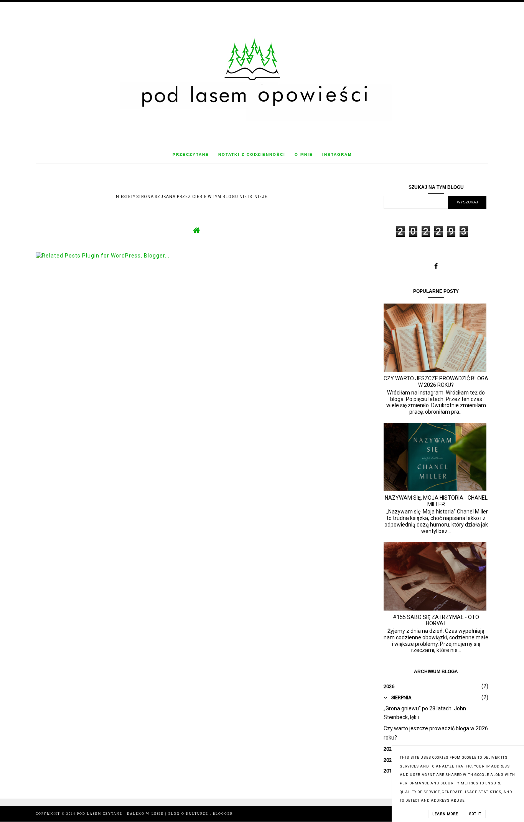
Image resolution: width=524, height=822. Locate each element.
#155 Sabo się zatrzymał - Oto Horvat (436, 620)
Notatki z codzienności (251, 154)
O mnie (304, 154)
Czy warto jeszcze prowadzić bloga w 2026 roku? (436, 381)
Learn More (445, 814)
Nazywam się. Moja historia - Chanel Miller (436, 501)
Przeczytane (191, 154)
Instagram (337, 154)
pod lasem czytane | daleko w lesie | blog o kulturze (143, 813)
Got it (475, 814)
